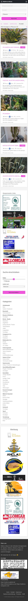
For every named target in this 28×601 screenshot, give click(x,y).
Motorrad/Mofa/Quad (8, 349)
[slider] (14, 279)
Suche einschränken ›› (14, 292)
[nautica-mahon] (14, 237)
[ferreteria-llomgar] (14, 261)
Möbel (4, 395)
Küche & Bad (6, 397)
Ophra (12, 83)
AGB (23, 594)
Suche (14, 18)
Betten (4, 405)
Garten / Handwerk (7, 309)
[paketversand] (14, 466)
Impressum (19, 592)
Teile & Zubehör (7, 351)
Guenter (12, 148)
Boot (4, 420)
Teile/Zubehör (6, 326)
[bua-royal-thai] (14, 253)
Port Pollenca (13, 50)
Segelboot (5, 322)
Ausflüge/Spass (7, 418)
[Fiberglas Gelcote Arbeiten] (14, 448)
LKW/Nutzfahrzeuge (8, 355)
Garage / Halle (6, 378)
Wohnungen (6, 387)
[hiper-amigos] (14, 222)
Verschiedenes (6, 313)
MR (11, 179)
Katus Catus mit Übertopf (12, 145)
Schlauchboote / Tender (9, 324)
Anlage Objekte (7, 374)
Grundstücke (6, 382)
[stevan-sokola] (14, 214)
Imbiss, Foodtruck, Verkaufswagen (11, 365)
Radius (4, 278)
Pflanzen (6, 50)
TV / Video (5, 345)
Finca (4, 376)
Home (7, 592)
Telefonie (5, 343)
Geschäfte (5, 380)
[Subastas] (12, 203)
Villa (4, 386)
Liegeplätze (6, 330)
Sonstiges (5, 316)
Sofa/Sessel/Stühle (7, 401)
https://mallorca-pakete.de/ (8, 582)
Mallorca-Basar (7, 1)
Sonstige (5, 399)
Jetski (4, 328)
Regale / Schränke (7, 368)
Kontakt (13, 592)
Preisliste (18, 594)
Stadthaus (5, 384)
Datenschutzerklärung (9, 594)
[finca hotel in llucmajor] (9, 231)
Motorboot (5, 320)
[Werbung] (8, 244)
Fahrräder (5, 413)
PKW (4, 353)
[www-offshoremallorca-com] (10, 575)
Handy (4, 341)
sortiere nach (6, 284)
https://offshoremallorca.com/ (9, 584)
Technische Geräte (7, 361)
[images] (14, 564)
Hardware (5, 337)
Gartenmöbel (6, 359)
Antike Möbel (6, 403)
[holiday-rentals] (14, 489)
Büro (4, 307)
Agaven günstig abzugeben (13, 176)
